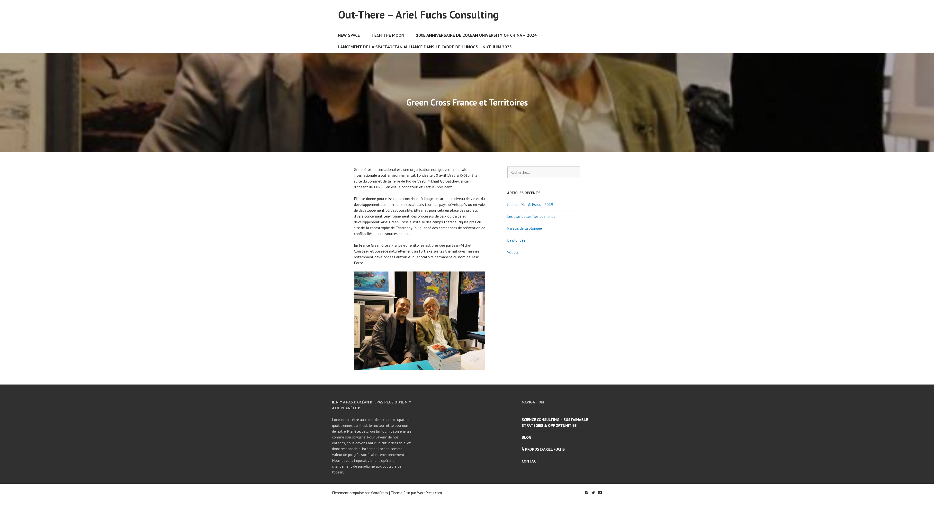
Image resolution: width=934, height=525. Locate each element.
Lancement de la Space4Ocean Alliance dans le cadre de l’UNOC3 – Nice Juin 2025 (425, 47)
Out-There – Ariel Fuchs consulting (418, 14)
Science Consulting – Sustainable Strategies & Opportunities (555, 422)
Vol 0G (512, 252)
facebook (586, 493)
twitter (593, 493)
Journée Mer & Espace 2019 (530, 204)
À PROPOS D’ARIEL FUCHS (543, 449)
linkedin (600, 493)
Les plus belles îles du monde (531, 216)
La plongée (516, 240)
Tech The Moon (387, 35)
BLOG (526, 437)
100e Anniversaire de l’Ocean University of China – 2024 (476, 35)
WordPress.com (429, 492)
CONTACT (530, 461)
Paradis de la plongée (524, 228)
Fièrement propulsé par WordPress (360, 492)
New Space (349, 35)
